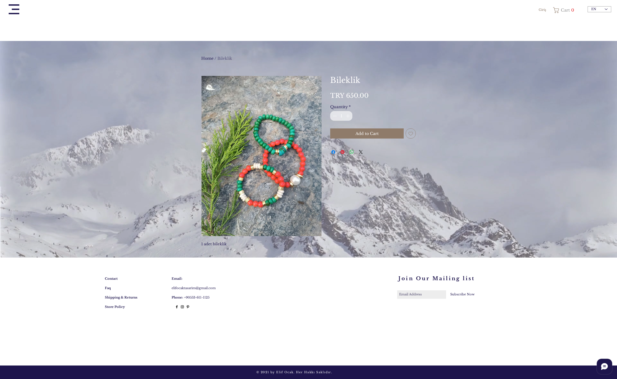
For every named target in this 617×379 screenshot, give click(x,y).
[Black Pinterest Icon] (188, 307)
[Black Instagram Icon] (182, 307)
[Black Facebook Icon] (177, 307)
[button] (14, 9)
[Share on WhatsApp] (352, 152)
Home (207, 58)
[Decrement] (334, 115)
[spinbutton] (341, 115)
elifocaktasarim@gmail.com (194, 288)
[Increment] (348, 115)
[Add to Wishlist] (411, 133)
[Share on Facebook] (333, 152)
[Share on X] (361, 152)
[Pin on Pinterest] (342, 152)
